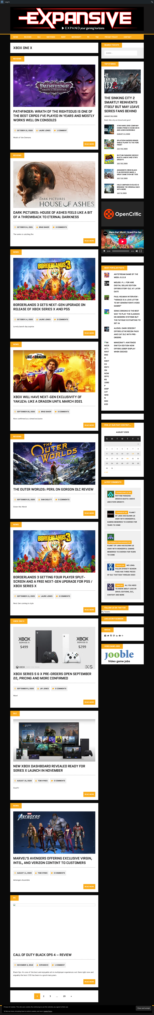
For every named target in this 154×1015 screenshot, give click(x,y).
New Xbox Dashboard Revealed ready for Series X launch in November (49, 768)
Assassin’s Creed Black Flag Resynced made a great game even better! (127, 172)
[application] (122, 241)
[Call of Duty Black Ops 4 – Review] (54, 948)
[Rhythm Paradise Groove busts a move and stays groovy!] (109, 162)
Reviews (27, 37)
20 (127, 459)
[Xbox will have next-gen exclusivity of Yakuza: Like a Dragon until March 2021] (54, 391)
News (15, 37)
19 (64, 996)
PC (88, 37)
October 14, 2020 (25, 319)
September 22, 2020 (26, 499)
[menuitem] (2, 2)
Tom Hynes (43, 780)
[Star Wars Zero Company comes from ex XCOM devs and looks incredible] (109, 132)
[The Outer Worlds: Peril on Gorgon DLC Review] (54, 483)
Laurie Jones (44, 130)
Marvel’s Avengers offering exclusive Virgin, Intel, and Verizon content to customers (52, 860)
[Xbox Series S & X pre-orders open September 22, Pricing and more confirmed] (54, 667)
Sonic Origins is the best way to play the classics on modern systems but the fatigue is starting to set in (127, 317)
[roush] (110, 569)
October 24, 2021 (25, 227)
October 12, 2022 (25, 130)
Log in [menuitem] (7, 2)
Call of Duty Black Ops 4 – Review (42, 954)
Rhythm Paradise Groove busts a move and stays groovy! (127, 157)
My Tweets (105, 611)
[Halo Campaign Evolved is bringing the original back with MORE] (109, 192)
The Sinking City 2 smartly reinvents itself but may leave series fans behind (121, 104)
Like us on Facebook (114, 618)
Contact (127, 37)
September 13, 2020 (26, 596)
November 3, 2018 (25, 965)
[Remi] (110, 589)
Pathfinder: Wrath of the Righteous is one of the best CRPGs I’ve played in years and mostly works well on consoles (53, 116)
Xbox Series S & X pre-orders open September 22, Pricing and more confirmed (52, 676)
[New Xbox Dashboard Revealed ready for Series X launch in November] (54, 760)
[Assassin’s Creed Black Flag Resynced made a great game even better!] (109, 177)
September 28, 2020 (26, 411)
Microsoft (76, 37)
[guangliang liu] (110, 496)
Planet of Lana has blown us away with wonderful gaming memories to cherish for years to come (122, 518)
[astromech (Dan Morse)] (110, 539)
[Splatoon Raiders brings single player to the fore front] (109, 147)
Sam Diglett (46, 499)
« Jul (106, 472)
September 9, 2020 (25, 688)
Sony (63, 37)
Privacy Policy (111, 37)
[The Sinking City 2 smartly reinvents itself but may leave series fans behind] (122, 91)
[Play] (104, 251)
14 (133, 454)
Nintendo (51, 37)
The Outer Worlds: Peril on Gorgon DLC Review (53, 489)
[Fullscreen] (140, 251)
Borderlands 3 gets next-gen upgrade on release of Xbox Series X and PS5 (49, 307)
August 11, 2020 (24, 873)
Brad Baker (44, 227)
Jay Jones (44, 688)
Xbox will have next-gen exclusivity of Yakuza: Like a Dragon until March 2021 (47, 399)
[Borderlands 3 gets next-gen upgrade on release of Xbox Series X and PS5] (54, 298)
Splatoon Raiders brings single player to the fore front (128, 142)
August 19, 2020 (24, 780)
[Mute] (137, 251)
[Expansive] (77, 19)
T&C (97, 37)
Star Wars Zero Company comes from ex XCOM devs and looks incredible (128, 127)
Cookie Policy (47, 1011)
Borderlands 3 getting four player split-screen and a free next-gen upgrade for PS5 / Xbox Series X (52, 581)
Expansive (43, 965)
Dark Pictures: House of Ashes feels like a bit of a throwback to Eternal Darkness (52, 214)
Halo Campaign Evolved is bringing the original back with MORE (128, 187)
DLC (39, 37)
